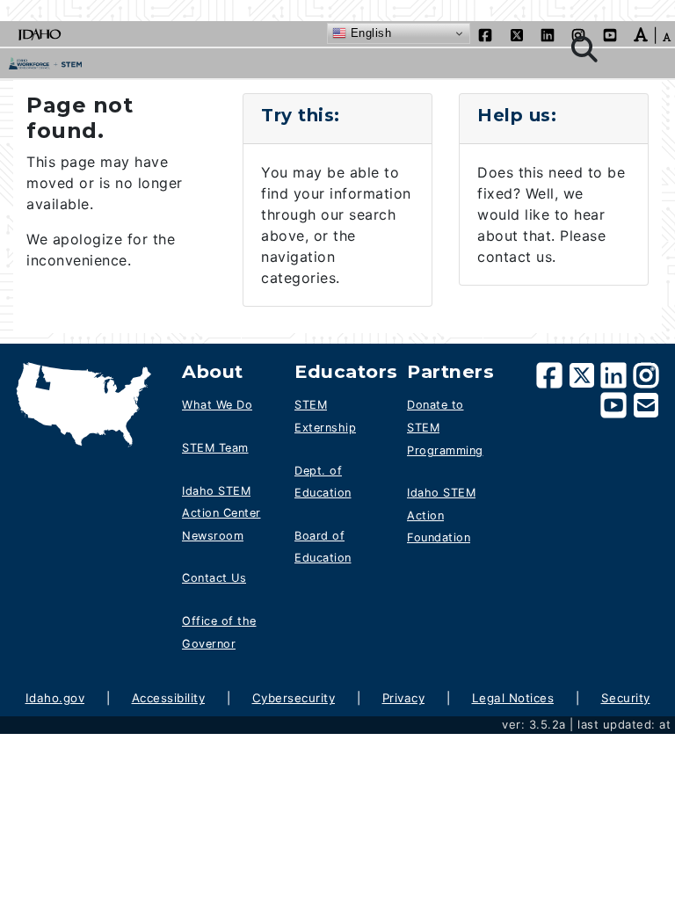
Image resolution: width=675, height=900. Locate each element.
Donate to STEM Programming (445, 427)
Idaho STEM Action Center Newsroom (221, 513)
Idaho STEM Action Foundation (441, 515)
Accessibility (169, 698)
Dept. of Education (323, 482)
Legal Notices (513, 698)
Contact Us (214, 577)
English (368, 33)
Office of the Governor (219, 632)
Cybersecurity (294, 698)
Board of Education (323, 547)
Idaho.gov (55, 698)
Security (625, 698)
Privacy (403, 698)
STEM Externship (325, 416)
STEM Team (215, 447)
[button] (641, 33)
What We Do (217, 404)
